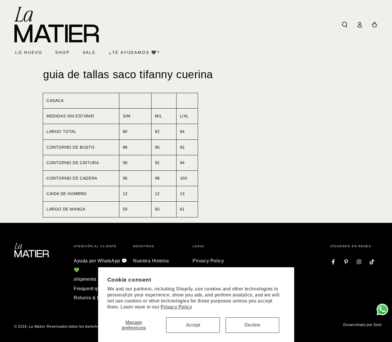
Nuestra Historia (151, 260)
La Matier (37, 327)
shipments (85, 279)
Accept (193, 325)
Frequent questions (95, 288)
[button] (344, 24)
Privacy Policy (176, 306)
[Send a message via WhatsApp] (382, 309)
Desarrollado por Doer (362, 325)
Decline (252, 325)
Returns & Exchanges (97, 297)
